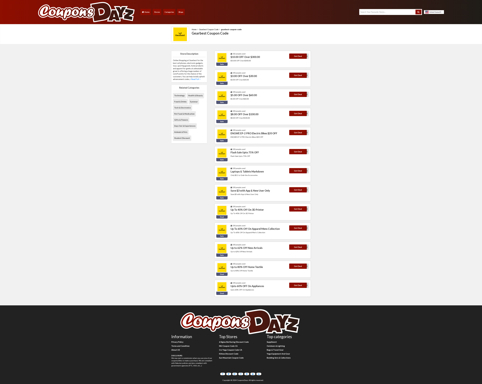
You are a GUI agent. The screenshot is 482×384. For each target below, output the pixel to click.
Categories (169, 12)
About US (175, 350)
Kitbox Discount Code (228, 354)
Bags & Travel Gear (275, 350)
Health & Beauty (195, 95)
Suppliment (272, 342)
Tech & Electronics (182, 108)
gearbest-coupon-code (231, 29)
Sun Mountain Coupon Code (231, 358)
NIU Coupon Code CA (228, 346)
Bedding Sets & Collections (279, 358)
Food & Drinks (180, 101)
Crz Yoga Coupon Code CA (230, 350)
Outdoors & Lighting (276, 346)
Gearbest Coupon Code (209, 29)
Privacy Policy (177, 342)
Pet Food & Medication (184, 114)
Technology (179, 95)
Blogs (181, 12)
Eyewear (194, 101)
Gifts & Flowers (181, 120)
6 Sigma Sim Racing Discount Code (234, 342)
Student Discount (182, 138)
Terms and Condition (180, 346)
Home (145, 12)
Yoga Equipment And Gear (278, 354)
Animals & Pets (180, 132)
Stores (157, 12)
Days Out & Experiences (184, 126)
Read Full (195, 79)
